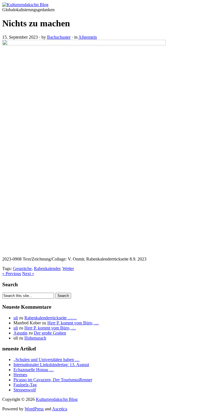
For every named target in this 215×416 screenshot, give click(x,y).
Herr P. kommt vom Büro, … (73, 322)
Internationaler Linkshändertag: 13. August (51, 364)
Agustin (20, 333)
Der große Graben (50, 333)
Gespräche (22, 268)
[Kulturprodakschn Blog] (25, 4)
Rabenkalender (47, 268)
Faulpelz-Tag (25, 384)
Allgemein (87, 37)
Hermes (20, 374)
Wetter (68, 268)
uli (15, 317)
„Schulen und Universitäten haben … (46, 359)
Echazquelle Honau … (33, 369)
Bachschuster (59, 37)
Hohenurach (35, 338)
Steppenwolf (24, 389)
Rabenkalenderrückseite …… (50, 317)
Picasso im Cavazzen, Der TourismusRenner (52, 379)
